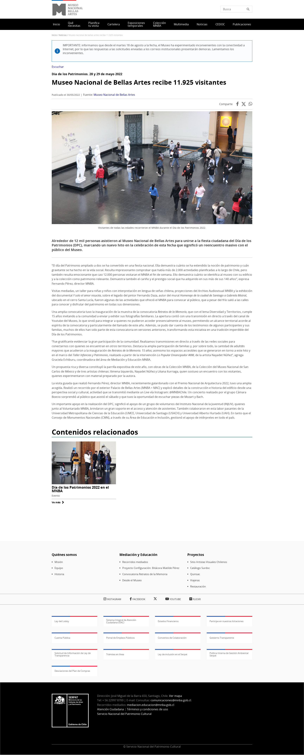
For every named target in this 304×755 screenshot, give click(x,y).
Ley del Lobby (62, 621)
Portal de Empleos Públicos (120, 637)
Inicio (56, 24)
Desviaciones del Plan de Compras (72, 670)
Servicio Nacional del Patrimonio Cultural (124, 714)
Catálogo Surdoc (200, 568)
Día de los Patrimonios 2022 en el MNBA (80, 489)
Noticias (202, 24)
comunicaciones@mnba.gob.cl (171, 700)
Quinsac (195, 574)
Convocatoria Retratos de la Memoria (144, 574)
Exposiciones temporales (136, 24)
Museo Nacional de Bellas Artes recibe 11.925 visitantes (139, 82)
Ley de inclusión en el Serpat (172, 654)
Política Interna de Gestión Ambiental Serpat (229, 654)
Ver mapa (175, 696)
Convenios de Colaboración (172, 637)
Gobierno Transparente (222, 637)
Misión (59, 562)
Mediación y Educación (138, 554)
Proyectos (195, 554)
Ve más (58, 502)
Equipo (59, 568)
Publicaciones (242, 24)
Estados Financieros (168, 621)
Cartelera (113, 24)
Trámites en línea (115, 654)
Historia (59, 574)
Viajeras (195, 580)
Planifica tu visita (93, 24)
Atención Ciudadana (110, 709)
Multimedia (181, 24)
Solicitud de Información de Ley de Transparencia (73, 654)
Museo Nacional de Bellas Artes (114, 95)
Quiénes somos (64, 554)
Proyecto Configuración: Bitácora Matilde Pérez (150, 568)
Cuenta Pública (62, 637)
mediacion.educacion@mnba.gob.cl (150, 705)
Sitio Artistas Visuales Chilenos (208, 562)
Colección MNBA (159, 24)
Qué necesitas (74, 24)
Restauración (198, 586)
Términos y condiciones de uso (147, 709)
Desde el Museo (132, 580)
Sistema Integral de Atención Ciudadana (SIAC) (121, 621)
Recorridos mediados (135, 562)
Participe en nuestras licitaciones (226, 621)
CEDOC (220, 24)
